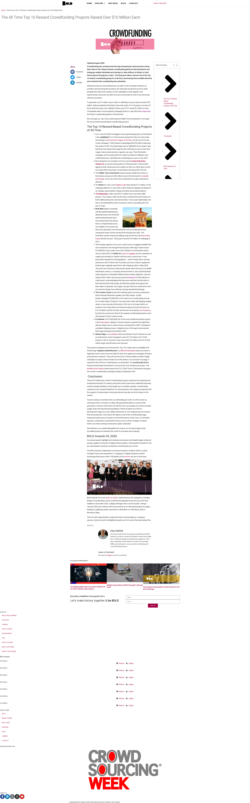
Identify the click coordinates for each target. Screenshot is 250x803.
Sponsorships (7, 633)
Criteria (5, 624)
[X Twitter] (12, 796)
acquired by (146, 111)
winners (127, 457)
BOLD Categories (8, 647)
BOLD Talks (6, 723)
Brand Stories (7, 718)
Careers (5, 736)
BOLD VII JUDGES (7, 642)
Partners (5, 727)
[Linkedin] (7, 796)
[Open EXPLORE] (104, 3)
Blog (4, 714)
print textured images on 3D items (119, 140)
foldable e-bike (121, 185)
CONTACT (5, 741)
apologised (131, 277)
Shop (4, 732)
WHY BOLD (5, 620)
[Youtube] (22, 796)
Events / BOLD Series (9, 651)
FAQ (3, 638)
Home (3, 10)
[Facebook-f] (2, 796)
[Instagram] (17, 796)
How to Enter (7, 629)
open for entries (112, 498)
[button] (77, 72)
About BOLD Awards (9, 615)
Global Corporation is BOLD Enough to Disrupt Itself (125, 586)
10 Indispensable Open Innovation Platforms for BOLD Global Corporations (87, 588)
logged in (110, 555)
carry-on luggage (128, 254)
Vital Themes (115, 802)
